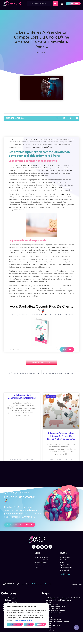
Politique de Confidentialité (55, 611)
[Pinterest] (42, 547)
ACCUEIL (49, 623)
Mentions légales (52, 604)
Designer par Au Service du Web (42, 584)
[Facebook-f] (34, 547)
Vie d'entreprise (11, 598)
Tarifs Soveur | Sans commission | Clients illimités (64, 598)
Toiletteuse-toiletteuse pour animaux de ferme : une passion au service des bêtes (61, 436)
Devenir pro (50, 630)
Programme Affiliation (53, 619)
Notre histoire (50, 617)
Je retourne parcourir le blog (41, 362)
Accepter (40, 624)
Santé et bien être (11, 602)
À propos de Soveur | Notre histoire (58, 600)
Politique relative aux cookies (22, 620)
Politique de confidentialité (55, 606)
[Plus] (50, 547)
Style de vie (9, 600)
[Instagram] (38, 547)
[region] (26, 615)
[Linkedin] (46, 547)
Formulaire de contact (53, 613)
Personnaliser (15, 624)
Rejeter (29, 624)
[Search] (55, 3)
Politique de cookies (53, 609)
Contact (48, 602)
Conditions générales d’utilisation (58, 621)
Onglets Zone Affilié (53, 626)
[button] (62, 3)
